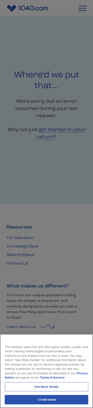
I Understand (46, 399)
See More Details (46, 386)
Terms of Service (52, 377)
